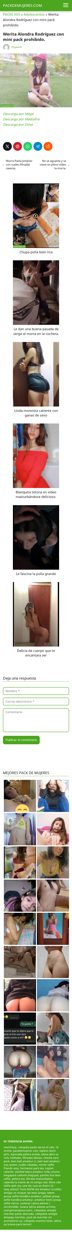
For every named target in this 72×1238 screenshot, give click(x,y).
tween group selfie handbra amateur (29, 1194)
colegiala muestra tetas (38, 1221)
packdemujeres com (25, 1150)
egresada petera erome (25, 1154)
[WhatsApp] (27, 146)
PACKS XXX (11, 14)
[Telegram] (37, 146)
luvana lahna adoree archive (37, 1207)
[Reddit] (48, 146)
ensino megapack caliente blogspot (32, 1173)
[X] (7, 146)
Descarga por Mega (18, 114)
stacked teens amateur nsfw (32, 1171)
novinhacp (10, 1147)
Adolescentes (34, 14)
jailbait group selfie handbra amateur (32, 1197)
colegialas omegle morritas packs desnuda (30, 1212)
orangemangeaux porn (18, 1210)
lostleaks (15, 1157)
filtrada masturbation (39, 1178)
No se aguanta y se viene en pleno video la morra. (53, 164)
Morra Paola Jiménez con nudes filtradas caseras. (19, 164)
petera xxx (18, 1178)
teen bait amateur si (23, 1161)
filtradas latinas (32, 1157)
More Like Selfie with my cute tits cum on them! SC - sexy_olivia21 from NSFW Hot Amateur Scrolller (32, 1185)
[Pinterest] (17, 146)
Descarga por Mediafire (21, 119)
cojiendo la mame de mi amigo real (25, 1182)
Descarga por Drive (18, 124)
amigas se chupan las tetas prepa (25, 1192)
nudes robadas (28, 1164)
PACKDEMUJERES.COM (22, 5)
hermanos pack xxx (32, 1168)
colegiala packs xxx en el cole (36, 1147)
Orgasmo (16, 47)
